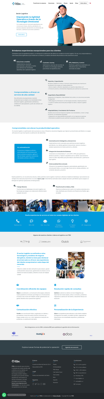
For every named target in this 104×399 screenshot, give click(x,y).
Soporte (55, 380)
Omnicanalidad (57, 367)
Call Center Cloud (57, 372)
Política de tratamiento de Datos (40, 375)
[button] (4, 395)
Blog (76, 3)
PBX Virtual (56, 369)
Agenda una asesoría (71, 347)
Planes (65, 3)
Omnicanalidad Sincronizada (58, 164)
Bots (54, 377)
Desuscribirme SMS (37, 367)
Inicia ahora (83, 3)
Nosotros (55, 382)
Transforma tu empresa (39, 3)
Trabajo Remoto (22, 187)
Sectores (59, 3)
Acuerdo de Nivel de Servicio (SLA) (41, 364)
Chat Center (56, 374)
